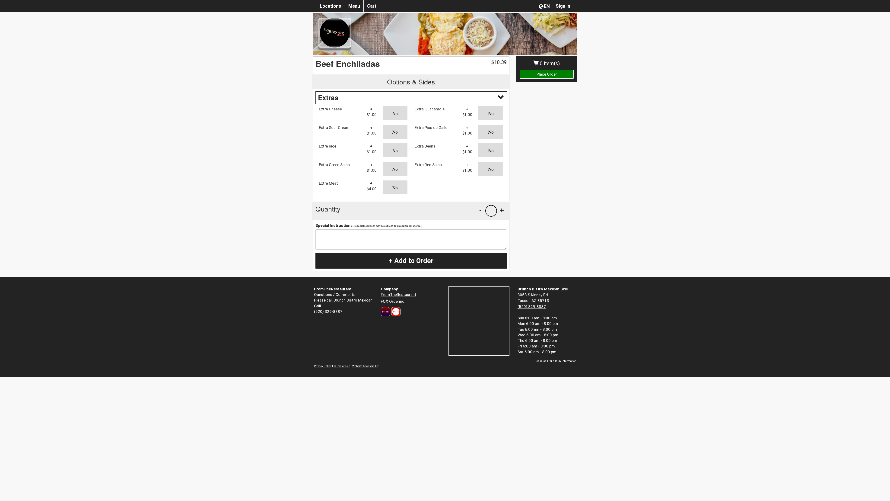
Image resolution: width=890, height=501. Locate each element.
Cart (371, 6)
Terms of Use (342, 366)
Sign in (563, 6)
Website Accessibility (365, 366)
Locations (330, 6)
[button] (395, 113)
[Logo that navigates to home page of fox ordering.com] (395, 311)
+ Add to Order (411, 261)
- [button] (480, 210)
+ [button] (502, 210)
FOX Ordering (392, 301)
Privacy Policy (322, 366)
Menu (354, 6)
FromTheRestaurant (398, 294)
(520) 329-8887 (328, 311)
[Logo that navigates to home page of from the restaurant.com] (385, 311)
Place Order (547, 74)
